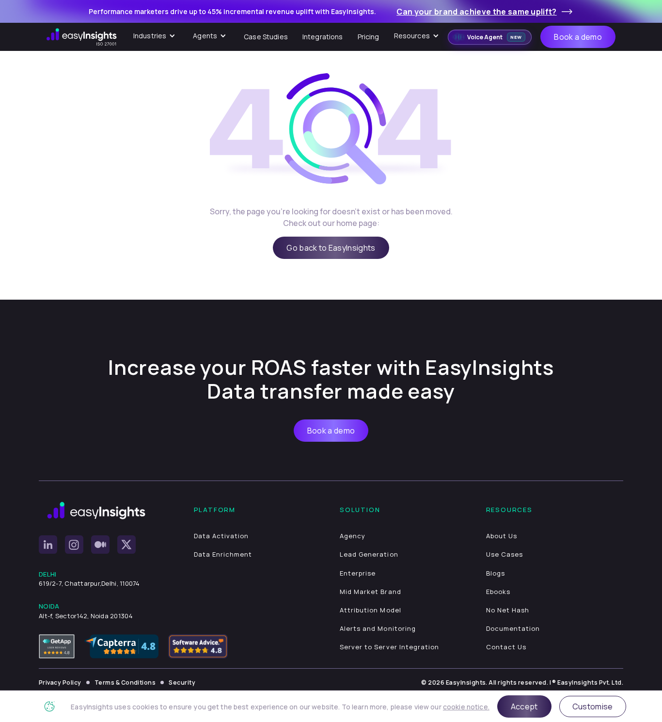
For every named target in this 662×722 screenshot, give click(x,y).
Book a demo (578, 37)
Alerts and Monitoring (378, 628)
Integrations (322, 36)
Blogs (495, 573)
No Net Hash (507, 610)
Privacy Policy (60, 682)
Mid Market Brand (370, 591)
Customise (592, 706)
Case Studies (266, 36)
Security (182, 682)
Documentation (513, 628)
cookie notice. (466, 706)
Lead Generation (369, 554)
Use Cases (504, 554)
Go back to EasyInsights (330, 247)
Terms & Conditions (125, 682)
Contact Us (506, 646)
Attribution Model (370, 610)
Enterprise (358, 573)
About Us (501, 535)
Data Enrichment (223, 554)
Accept (524, 706)
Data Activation (221, 535)
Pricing (368, 36)
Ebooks (498, 591)
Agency (352, 535)
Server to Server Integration (389, 646)
